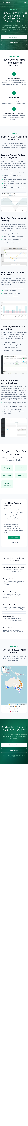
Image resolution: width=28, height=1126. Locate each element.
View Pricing (14, 42)
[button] (3, 668)
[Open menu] (25, 2)
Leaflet (11, 704)
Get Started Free (14, 37)
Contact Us (13, 542)
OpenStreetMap (17, 704)
